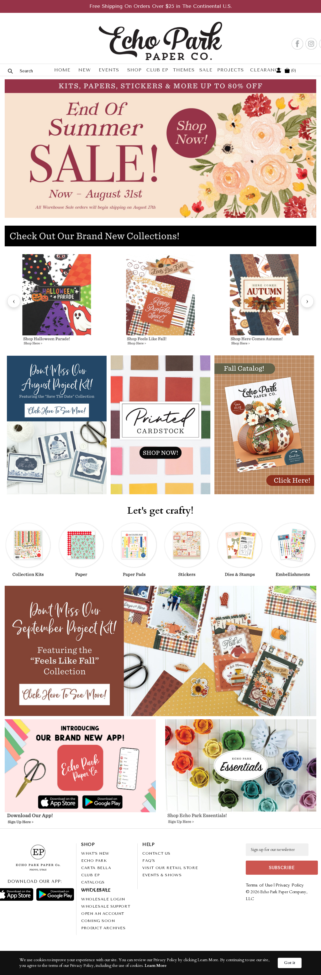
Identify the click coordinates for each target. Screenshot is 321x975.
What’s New (95, 853)
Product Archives (103, 928)
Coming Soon (98, 921)
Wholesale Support (105, 906)
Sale (205, 70)
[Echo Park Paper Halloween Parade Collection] (56, 301)
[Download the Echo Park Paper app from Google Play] (117, 802)
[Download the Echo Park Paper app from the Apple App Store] (43, 802)
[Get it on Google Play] (55, 894)
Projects (230, 70)
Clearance (266, 70)
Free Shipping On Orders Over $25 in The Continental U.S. (160, 6)
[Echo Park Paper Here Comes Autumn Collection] (264, 301)
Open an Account (102, 913)
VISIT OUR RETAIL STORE (170, 868)
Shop (134, 70)
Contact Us (156, 853)
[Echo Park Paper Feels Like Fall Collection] (160, 301)
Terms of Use (259, 885)
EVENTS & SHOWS (162, 875)
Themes (184, 70)
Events (109, 70)
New (84, 70)
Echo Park (94, 860)
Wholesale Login (103, 899)
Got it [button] (289, 963)
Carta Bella (96, 868)
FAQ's (148, 860)
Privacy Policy (290, 885)
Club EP (157, 70)
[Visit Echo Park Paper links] (80, 757)
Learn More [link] (155, 965)
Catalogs (93, 882)
